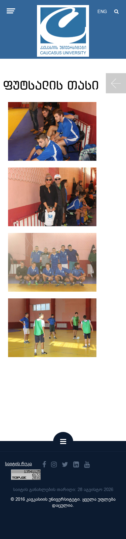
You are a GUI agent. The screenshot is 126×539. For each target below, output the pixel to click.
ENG (102, 11)
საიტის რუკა (18, 464)
